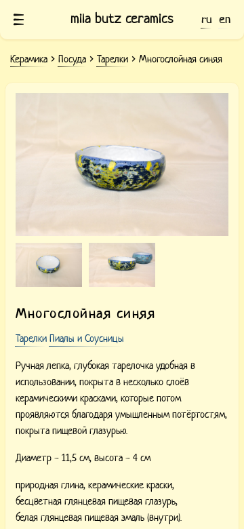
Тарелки (31, 338)
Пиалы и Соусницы (86, 338)
